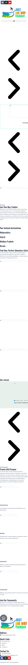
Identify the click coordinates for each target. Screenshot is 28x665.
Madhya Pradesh (6, 241)
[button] (14, 21)
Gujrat (2, 237)
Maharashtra (5, 232)
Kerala (2, 246)
